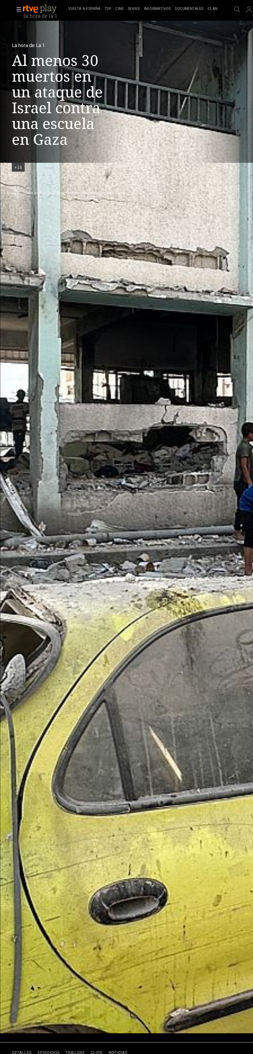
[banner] (44, 9)
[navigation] (142, 9)
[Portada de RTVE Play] (40, 9)
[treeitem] (84, 9)
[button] (17, 9)
